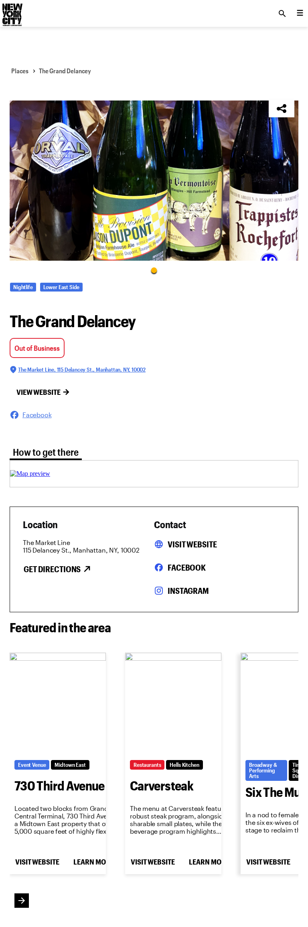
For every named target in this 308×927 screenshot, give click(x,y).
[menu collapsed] (300, 13)
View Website (38, 392)
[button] (154, 181)
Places (19, 70)
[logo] (11, 11)
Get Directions (52, 569)
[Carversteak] (173, 704)
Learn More (93, 861)
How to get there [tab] (46, 452)
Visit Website (192, 544)
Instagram (188, 590)
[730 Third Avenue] (58, 704)
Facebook (187, 567)
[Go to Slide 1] (154, 270)
